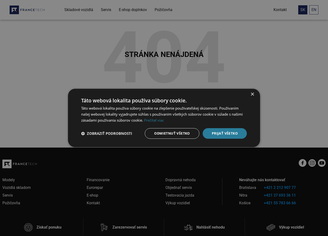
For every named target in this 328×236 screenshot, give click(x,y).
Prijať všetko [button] (225, 133)
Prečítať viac (154, 120)
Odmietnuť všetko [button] (172, 133)
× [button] (252, 94)
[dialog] (164, 118)
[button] (106, 133)
